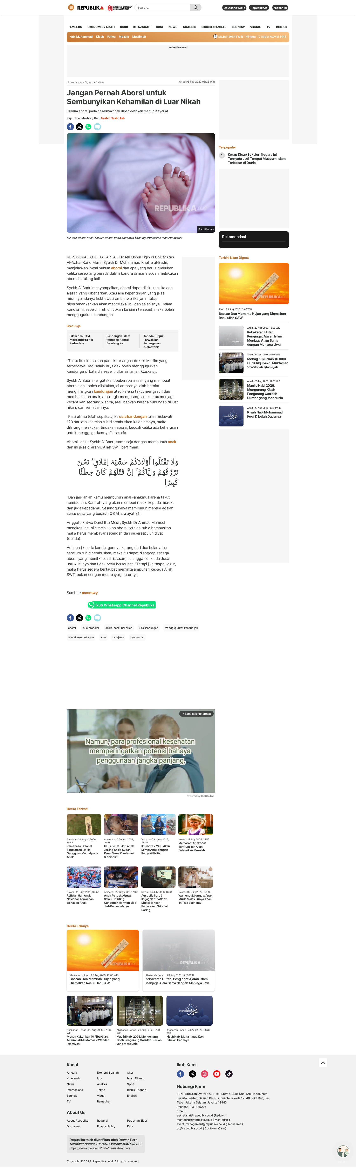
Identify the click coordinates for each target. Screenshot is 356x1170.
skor (124, 27)
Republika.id (259, 7)
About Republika (78, 1120)
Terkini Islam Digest (234, 258)
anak (171, 442)
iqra (159, 27)
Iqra (99, 1078)
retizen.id (280, 7)
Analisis (102, 1084)
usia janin (118, 637)
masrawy (90, 593)
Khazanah (73, 1078)
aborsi (116, 268)
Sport (130, 1084)
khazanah (141, 27)
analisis (189, 27)
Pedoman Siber (137, 1120)
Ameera (72, 1072)
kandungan (103, 391)
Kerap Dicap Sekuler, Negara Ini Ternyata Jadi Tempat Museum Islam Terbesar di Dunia (257, 158)
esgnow (238, 27)
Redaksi (102, 1120)
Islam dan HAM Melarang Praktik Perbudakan (81, 339)
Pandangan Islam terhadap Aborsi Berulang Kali (118, 339)
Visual (101, 1095)
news (173, 27)
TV (268, 27)
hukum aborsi (90, 627)
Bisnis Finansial (213, 27)
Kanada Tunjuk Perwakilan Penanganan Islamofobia (153, 341)
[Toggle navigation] (71, 7)
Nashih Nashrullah (112, 118)
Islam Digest (85, 82)
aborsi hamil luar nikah (118, 627)
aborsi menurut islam (81, 637)
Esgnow (72, 1095)
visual (255, 27)
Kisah (100, 36)
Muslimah (139, 36)
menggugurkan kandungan (181, 627)
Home (70, 82)
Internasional (75, 1090)
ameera (75, 27)
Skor (130, 1072)
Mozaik (124, 36)
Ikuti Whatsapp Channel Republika (124, 605)
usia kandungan (133, 416)
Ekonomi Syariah (101, 27)
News (70, 1084)
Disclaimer (73, 1126)
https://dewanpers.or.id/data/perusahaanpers (100, 1148)
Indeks (281, 27)
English (132, 1095)
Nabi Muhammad (81, 36)
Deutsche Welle (234, 7)
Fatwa (111, 36)
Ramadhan (104, 1101)
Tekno (101, 1090)
